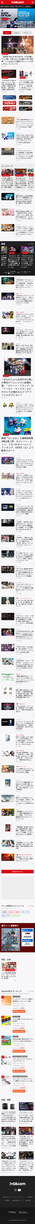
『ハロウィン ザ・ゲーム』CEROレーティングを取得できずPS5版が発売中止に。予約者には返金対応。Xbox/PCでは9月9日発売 (25, 725)
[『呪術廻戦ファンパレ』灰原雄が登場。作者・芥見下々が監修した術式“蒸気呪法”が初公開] (7, 843)
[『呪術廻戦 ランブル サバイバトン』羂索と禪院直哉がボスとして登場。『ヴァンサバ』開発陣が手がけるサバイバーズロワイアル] (7, 812)
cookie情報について (17, 1200)
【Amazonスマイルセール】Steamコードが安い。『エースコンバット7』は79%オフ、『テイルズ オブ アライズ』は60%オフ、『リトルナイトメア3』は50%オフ (25, 317)
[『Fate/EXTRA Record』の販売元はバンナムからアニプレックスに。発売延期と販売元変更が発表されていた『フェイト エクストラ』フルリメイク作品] (7, 632)
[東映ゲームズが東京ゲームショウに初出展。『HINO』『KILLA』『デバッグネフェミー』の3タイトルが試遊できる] (7, 798)
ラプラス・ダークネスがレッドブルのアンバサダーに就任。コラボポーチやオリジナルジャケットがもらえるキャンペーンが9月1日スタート (24, 494)
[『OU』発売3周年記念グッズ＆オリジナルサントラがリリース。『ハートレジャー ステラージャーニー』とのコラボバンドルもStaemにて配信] (7, 120)
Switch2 (6, 6)
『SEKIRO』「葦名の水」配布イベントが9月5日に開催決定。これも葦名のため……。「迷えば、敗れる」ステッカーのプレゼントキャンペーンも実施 (24, 541)
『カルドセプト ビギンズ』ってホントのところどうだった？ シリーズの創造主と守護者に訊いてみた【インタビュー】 (24, 587)
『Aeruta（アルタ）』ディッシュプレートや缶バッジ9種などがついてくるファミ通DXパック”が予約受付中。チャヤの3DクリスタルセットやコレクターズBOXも (25, 230)
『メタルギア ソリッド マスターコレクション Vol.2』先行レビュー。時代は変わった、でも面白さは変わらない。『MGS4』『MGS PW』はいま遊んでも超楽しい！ (26, 1165)
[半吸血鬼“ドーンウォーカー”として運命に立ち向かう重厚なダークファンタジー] (7, 857)
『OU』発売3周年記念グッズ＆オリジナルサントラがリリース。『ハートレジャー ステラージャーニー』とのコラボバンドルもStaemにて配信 (24, 123)
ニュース (5, 19)
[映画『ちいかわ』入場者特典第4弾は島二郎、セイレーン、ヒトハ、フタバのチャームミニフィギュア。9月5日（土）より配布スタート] (17, 426)
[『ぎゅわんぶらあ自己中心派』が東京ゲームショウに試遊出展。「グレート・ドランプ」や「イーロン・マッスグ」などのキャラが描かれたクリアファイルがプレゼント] (17, 367)
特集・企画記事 (20, 312)
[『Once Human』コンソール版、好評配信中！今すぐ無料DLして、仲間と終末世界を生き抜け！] (7, 706)
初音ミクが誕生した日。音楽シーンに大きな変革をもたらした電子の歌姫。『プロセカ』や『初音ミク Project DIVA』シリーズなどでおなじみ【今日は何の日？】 (25, 740)
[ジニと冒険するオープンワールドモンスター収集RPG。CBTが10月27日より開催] (7, 769)
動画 (3, 243)
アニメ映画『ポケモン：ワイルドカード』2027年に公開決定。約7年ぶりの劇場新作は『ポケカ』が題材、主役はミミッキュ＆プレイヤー (24, 556)
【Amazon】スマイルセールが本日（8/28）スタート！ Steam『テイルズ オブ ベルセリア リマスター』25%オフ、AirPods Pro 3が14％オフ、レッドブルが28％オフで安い (8, 1165)
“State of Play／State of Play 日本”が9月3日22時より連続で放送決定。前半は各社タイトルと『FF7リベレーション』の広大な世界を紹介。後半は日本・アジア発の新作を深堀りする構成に (17, 23)
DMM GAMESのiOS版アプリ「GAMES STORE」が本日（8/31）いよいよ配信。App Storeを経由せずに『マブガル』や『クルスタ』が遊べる (24, 214)
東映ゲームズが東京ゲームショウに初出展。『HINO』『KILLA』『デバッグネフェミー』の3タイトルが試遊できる (25, 800)
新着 (2, 6)
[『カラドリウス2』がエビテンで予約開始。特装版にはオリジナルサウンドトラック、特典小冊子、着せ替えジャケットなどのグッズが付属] (26, 74)
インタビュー (6, 175)
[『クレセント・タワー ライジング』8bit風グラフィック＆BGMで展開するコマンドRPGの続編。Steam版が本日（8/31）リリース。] (14, 249)
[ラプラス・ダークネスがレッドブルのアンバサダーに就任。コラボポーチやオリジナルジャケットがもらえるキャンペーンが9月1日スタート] (7, 491)
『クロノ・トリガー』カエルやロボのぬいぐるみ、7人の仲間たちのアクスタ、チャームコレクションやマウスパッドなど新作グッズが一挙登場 (25, 407)
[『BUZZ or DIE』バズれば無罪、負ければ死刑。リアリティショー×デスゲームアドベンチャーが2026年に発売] (7, 647)
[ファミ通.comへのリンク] (17, 2)
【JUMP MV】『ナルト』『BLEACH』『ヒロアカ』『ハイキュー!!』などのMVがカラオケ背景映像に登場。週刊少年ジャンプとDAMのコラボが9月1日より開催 (24, 664)
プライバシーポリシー (18, 1197)
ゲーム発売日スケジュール (12, 906)
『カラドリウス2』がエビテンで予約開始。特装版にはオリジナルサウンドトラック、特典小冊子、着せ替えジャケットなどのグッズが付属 (26, 85)
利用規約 (29, 1197)
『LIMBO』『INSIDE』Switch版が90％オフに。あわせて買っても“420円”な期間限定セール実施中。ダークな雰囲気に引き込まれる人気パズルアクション (24, 525)
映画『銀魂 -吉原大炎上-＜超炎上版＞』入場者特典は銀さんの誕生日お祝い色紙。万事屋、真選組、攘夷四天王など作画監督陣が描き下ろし (24, 693)
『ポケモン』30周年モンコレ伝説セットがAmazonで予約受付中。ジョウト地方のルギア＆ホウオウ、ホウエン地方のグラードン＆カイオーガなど (24, 478)
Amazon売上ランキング (11, 991)
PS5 (16, 6)
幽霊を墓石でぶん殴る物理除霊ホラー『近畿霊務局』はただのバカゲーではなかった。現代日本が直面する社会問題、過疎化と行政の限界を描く (24, 199)
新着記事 (17, 33)
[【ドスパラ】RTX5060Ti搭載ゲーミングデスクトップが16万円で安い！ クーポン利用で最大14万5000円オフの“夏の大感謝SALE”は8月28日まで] (8, 1106)
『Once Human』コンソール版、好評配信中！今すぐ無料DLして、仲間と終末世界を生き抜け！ (24, 708)
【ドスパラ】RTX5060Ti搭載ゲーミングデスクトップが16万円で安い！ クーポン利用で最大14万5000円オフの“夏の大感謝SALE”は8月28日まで (8, 1116)
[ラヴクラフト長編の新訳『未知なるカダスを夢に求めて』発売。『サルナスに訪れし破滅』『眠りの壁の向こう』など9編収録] (7, 783)
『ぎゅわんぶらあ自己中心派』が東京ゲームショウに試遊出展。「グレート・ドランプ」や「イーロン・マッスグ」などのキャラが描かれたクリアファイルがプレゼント (17, 387)
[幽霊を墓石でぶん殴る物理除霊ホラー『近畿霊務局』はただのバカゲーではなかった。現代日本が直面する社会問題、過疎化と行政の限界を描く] (7, 196)
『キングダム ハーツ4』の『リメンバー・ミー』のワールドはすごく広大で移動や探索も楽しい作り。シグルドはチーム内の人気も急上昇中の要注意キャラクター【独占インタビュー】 (26, 1116)
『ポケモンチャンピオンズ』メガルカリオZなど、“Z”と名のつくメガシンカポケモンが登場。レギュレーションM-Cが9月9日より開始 (27, 260)
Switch (12, 6)
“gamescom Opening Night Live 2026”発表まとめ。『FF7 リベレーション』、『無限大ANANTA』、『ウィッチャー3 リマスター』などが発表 (8, 1141)
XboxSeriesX (15, 915)
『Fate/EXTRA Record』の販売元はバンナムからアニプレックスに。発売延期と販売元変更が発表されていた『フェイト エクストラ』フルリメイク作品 (25, 634)
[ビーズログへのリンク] (24, 1212)
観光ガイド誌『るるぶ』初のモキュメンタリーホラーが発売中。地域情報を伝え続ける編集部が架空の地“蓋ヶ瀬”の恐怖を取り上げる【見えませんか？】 (24, 349)
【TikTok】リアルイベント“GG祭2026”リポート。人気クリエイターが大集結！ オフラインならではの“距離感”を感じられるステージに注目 (25, 299)
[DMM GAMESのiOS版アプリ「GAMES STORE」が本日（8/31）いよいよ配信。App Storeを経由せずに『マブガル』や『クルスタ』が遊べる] (7, 212)
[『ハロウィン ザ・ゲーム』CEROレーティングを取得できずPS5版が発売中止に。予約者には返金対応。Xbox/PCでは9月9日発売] (7, 722)
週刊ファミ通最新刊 (9, 925)
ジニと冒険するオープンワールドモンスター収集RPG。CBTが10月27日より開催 (25, 770)
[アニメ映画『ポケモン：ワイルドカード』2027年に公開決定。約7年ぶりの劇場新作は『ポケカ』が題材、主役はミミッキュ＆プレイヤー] (7, 554)
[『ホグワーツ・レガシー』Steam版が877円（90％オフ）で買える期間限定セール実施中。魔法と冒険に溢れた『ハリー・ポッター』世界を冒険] (7, 616)
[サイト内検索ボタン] (33, 2)
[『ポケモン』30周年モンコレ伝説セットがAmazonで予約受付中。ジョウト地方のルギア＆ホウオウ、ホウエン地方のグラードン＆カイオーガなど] (7, 476)
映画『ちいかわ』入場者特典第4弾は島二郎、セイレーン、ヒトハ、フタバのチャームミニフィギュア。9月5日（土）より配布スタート (17, 444)
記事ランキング (28, 33)
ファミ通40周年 (10, 970)
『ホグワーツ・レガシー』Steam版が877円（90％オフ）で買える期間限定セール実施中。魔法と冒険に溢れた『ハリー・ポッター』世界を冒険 (25, 619)
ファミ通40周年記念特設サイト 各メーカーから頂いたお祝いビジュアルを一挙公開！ (8, 975)
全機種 (4, 912)
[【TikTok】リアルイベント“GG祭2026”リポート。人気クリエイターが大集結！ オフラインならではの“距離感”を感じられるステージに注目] (7, 296)
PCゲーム (21, 6)
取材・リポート (20, 293)
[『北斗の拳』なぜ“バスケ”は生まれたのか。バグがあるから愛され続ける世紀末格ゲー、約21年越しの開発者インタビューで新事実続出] (21, 172)
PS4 (28, 912)
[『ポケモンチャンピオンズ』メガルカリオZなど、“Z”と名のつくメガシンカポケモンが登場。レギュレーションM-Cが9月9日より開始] (27, 249)
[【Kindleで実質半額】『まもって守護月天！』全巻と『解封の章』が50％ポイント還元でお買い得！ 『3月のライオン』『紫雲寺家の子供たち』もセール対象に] (7, 753)
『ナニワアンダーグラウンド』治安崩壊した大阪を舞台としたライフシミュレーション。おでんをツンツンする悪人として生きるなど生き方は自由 (24, 154)
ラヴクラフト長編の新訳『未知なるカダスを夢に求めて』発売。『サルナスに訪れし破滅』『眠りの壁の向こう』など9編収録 (24, 785)
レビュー (5, 53)
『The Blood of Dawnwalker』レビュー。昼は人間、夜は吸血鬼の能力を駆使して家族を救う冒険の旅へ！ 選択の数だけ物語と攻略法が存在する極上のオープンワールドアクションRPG (8, 85)
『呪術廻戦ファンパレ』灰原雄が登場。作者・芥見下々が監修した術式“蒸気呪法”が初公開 (24, 845)
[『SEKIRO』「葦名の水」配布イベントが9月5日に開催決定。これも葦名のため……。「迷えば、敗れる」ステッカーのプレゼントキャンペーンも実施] (7, 538)
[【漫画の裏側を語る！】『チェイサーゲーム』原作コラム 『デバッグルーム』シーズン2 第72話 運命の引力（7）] (7, 677)
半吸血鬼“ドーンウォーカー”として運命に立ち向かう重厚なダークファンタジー (24, 858)
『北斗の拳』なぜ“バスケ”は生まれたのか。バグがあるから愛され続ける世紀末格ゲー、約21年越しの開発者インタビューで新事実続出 (21, 182)
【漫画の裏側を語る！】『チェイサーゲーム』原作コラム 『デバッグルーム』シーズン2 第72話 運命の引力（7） (25, 679)
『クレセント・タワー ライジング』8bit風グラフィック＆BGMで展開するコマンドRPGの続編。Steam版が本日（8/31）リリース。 (14, 260)
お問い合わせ (6, 1197)
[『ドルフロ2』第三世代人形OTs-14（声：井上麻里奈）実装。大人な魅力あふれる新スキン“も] (7, 600)
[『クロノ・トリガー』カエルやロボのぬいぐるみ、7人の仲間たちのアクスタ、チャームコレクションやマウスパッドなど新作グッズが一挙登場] (7, 405)
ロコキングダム (22, 766)
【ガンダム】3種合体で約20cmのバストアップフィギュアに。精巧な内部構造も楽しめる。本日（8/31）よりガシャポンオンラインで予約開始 (24, 572)
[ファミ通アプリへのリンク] (12, 1212)
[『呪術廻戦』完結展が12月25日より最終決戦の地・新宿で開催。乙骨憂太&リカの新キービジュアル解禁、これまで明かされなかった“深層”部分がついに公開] (7, 828)
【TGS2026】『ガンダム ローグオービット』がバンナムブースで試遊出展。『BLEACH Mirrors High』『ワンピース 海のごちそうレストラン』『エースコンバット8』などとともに (25, 283)
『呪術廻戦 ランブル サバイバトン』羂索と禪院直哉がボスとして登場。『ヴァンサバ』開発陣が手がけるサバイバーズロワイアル (25, 815)
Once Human (21, 704)
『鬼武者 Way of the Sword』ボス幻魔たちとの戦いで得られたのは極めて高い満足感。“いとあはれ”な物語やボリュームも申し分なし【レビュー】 (17, 60)
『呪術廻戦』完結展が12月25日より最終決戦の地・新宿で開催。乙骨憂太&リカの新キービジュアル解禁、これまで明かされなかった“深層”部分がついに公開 (24, 830)
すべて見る (31, 243)
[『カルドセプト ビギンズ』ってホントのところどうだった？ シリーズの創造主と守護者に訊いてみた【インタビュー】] (7, 585)
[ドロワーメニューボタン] (2, 2)
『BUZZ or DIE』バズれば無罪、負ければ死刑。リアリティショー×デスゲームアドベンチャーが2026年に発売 (25, 649)
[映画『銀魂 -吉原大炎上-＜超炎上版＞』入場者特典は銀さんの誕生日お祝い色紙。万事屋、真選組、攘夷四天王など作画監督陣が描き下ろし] (7, 690)
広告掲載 (27, 1200)
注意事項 (7, 1200)
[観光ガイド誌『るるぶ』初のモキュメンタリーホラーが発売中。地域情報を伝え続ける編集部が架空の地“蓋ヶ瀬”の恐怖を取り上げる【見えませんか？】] (7, 346)
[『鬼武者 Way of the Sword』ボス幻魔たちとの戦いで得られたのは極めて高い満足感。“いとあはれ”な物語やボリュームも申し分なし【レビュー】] (17, 45)
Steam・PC (5, 915)
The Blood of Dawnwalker (24, 854)
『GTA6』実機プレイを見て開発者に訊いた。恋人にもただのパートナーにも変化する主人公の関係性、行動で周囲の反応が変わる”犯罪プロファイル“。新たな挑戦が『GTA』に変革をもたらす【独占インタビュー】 (7, 182)
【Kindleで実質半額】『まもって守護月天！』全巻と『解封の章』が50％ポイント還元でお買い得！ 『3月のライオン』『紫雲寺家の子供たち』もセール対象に (24, 756)
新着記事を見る (17, 871)
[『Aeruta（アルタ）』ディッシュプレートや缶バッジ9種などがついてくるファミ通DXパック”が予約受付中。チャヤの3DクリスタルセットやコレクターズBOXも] (7, 227)
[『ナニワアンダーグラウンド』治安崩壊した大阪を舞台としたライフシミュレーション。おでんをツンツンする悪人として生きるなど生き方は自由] (7, 151)
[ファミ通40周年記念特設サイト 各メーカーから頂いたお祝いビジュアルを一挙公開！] (8, 966)
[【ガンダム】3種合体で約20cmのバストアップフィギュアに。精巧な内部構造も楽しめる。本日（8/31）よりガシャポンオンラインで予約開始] (7, 569)
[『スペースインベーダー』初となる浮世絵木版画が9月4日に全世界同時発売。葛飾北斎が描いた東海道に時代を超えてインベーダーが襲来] (7, 507)
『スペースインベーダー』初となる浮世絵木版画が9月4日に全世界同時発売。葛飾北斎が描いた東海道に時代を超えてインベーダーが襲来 (24, 510)
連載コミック (19, 674)
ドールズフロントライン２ (25, 598)
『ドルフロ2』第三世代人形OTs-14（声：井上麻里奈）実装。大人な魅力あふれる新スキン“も (24, 603)
